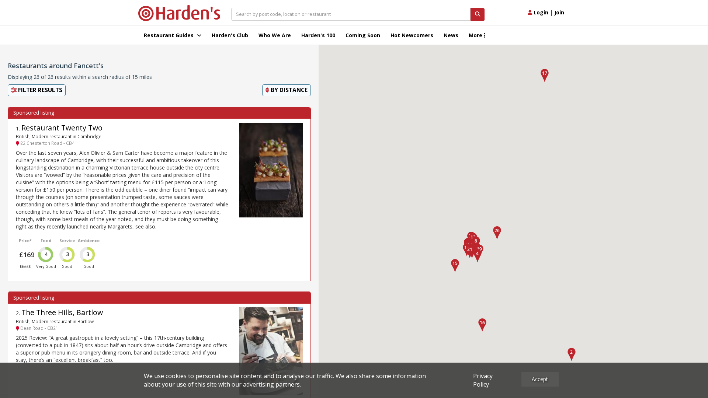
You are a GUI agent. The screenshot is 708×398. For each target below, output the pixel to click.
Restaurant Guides (169, 35)
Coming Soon (363, 35)
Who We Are (274, 35)
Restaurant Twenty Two (62, 128)
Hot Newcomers (412, 35)
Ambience (89, 240)
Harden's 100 (318, 35)
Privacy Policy (483, 380)
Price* (25, 240)
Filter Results (39, 90)
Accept (540, 379)
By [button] (288, 90)
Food (46, 240)
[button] (571, 354)
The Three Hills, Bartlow (62, 312)
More (476, 35)
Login (540, 12)
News (451, 35)
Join (559, 12)
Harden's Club (230, 35)
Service (67, 240)
